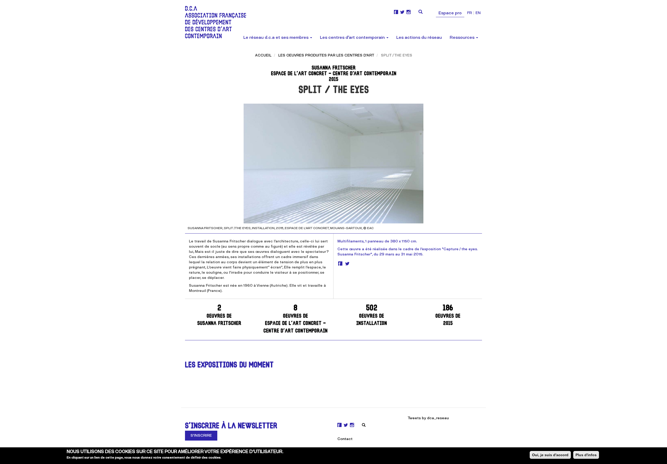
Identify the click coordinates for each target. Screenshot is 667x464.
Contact (345, 439)
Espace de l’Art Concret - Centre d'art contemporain (295, 319)
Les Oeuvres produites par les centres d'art (326, 55)
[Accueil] (217, 22)
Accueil (263, 55)
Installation (371, 315)
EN (478, 13)
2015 (447, 315)
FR (469, 13)
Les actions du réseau (419, 37)
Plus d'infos (586, 455)
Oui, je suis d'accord (550, 455)
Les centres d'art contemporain (353, 37)
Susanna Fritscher (219, 315)
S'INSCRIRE (201, 435)
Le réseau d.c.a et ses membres (276, 37)
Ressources (462, 37)
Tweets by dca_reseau (428, 418)
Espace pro (450, 12)
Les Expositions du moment (229, 365)
